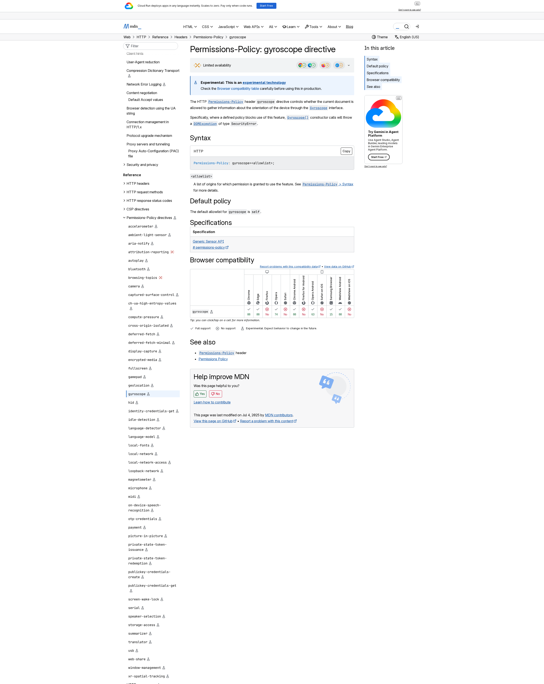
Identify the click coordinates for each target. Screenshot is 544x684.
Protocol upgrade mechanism (149, 135)
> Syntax (328, 184)
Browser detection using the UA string (151, 110)
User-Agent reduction (143, 62)
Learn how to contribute (212, 402)
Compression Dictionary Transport (153, 70)
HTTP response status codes (149, 200)
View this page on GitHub (213, 421)
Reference (132, 175)
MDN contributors (279, 415)
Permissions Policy (213, 359)
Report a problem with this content (266, 421)
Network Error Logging (144, 84)
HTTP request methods (145, 192)
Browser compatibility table (238, 88)
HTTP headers (138, 183)
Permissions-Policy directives (149, 218)
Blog (349, 26)
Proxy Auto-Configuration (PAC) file (153, 153)
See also (373, 86)
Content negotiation (142, 93)
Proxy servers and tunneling (148, 144)
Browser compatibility (383, 80)
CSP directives (138, 209)
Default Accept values (145, 100)
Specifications (378, 73)
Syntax (372, 59)
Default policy (377, 66)
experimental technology (264, 82)
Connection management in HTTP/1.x (148, 124)
